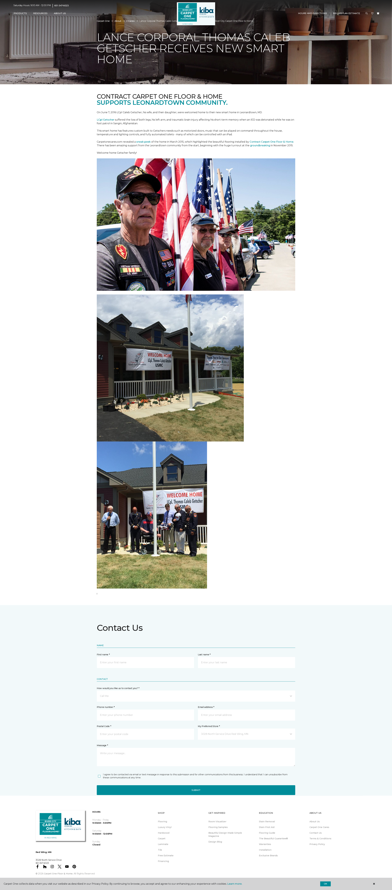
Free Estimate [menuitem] (165, 855)
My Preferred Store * (209, 726)
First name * (103, 654)
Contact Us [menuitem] (315, 832)
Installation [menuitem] (265, 849)
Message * (102, 745)
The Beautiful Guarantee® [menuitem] (273, 838)
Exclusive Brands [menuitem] (268, 855)
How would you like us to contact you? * (118, 688)
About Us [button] (60, 13)
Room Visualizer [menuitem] (217, 821)
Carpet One (103, 21)
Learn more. (234, 883)
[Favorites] (372, 13)
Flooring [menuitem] (162, 821)
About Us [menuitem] (314, 821)
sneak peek (143, 141)
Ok (325, 883)
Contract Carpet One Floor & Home (271, 141)
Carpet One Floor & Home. (58, 873)
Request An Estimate (346, 13)
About (118, 21)
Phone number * (106, 707)
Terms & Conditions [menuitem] (320, 838)
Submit (196, 790)
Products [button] (20, 13)
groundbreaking (260, 145)
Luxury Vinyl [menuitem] (165, 827)
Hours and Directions (312, 13)
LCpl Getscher (105, 119)
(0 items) (378, 13)
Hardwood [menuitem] (163, 832)
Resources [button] (40, 13)
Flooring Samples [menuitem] (218, 827)
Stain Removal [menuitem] (267, 821)
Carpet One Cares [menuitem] (319, 827)
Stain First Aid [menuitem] (266, 827)
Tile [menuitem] (160, 849)
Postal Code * (104, 726)
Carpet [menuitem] (161, 838)
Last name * (204, 654)
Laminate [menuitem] (163, 844)
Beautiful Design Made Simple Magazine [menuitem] (225, 834)
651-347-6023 (61, 5)
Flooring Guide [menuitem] (267, 832)
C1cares (130, 21)
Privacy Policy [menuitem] (317, 844)
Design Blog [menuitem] (215, 841)
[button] (366, 13)
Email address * (206, 707)
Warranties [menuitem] (265, 844)
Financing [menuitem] (163, 861)
